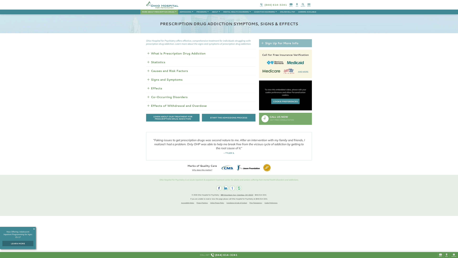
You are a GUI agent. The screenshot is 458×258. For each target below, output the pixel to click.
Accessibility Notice (187, 203)
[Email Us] (291, 4)
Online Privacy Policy (217, 203)
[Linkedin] (225, 188)
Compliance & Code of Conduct (236, 203)
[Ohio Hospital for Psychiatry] (182, 4)
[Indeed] (232, 188)
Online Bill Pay (287, 12)
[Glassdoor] (239, 188)
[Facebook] (219, 188)
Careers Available (307, 12)
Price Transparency (256, 203)
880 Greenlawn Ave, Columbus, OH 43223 (237, 195)
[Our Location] (297, 4)
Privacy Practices (202, 203)
